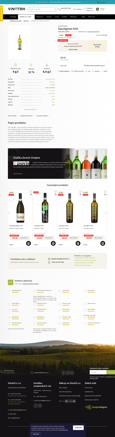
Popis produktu (12, 116)
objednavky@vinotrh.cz (60, 259)
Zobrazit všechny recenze (31, 284)
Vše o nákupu (63, 388)
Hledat (55, 9)
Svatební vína (89, 392)
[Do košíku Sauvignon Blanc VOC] (28, 243)
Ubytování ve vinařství (91, 400)
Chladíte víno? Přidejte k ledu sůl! (85, 258)
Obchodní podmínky (65, 392)
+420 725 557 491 (65, 8)
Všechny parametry (30, 109)
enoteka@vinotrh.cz (44, 401)
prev (9, 213)
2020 (53, 99)
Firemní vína (88, 388)
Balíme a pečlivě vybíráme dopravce (95, 65)
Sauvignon (51, 93)
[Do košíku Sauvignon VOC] (53, 243)
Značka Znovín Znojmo (26, 116)
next (106, 213)
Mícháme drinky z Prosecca (83, 265)
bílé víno (52, 91)
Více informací (63, 430)
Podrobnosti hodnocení (93, 31)
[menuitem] (13, 16)
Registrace (89, 10)
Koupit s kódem (73, 49)
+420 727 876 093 (16, 400)
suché (53, 96)
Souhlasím (78, 428)
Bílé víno (52, 82)
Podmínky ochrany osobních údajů (69, 396)
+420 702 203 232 (41, 396)
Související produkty (42, 116)
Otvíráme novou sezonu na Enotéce (85, 260)
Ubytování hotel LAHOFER (93, 396)
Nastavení (36, 434)
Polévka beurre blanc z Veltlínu (84, 263)
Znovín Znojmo (62, 26)
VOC (53, 102)
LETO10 (97, 47)
